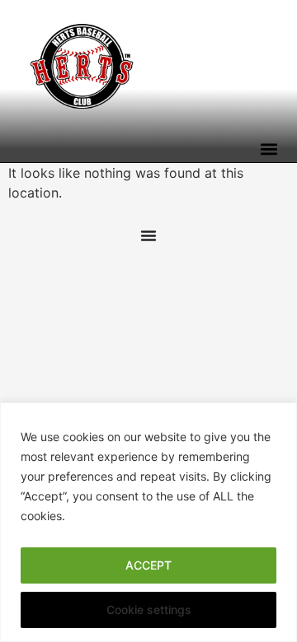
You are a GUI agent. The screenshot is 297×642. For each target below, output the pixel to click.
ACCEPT (148, 565)
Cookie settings (148, 609)
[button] (268, 148)
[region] (148, 522)
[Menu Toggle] (148, 235)
